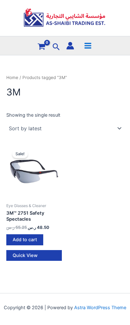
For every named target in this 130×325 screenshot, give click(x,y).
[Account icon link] (70, 46)
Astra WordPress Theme (100, 307)
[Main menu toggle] (87, 45)
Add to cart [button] (25, 239)
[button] (56, 47)
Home (12, 77)
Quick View (25, 255)
